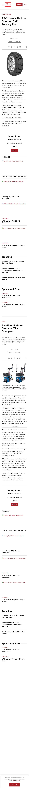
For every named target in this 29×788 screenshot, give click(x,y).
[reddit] (17, 47)
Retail (3, 321)
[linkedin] (12, 47)
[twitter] (14, 47)
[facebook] (9, 47)
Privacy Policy (16, 780)
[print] (26, 47)
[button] (3, 5)
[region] (14, 781)
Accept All (14, 784)
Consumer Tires (6, 14)
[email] (20, 47)
